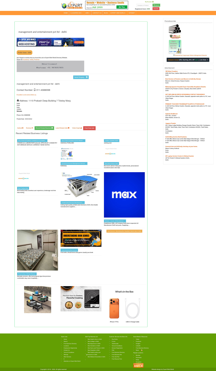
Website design (156, 369)
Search (157, 5)
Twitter (31, 59)
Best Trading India (23, 188)
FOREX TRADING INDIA (111, 140)
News (137, 350)
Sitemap (132, 13)
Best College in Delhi (93, 341)
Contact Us (97, 13)
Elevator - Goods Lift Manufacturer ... (115, 221)
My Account (148, 1)
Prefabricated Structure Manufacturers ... (73, 202)
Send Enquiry (80, 77)
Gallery (19, 128)
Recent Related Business (43, 128)
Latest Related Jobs (62, 128)
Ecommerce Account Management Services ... (74, 163)
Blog (106, 13)
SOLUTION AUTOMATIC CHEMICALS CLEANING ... (32, 140)
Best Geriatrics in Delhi (94, 345)
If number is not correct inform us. (26, 94)
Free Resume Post (117, 359)
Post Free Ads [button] (89, 128)
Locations (66, 345)
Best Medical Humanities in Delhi (96, 356)
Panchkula (138, 357)
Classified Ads (76, 13)
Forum (113, 341)
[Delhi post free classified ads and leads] (72, 5)
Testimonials (115, 343)
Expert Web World (117, 13)
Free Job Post (115, 356)
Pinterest (36, 59)
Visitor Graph (76, 128)
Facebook (26, 59)
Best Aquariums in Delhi (94, 343)
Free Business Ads (117, 354)
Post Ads (156, 8)
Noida (137, 359)
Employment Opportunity (70, 348)
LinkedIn (138, 345)
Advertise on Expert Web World (72, 361)
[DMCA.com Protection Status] (138, 365)
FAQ (113, 350)
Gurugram (138, 362)
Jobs (87, 13)
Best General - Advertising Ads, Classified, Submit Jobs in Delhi (124, 231)
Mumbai (138, 355)
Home (66, 13)
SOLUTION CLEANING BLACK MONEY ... (73, 140)
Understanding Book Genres (69, 250)
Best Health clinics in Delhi (95, 339)
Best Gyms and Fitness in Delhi (96, 348)
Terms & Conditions (69, 352)
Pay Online (115, 339)
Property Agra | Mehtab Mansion (27, 274)
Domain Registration (117, 348)
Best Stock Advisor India (111, 163)
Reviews (29, 128)
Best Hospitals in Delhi (94, 350)
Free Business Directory (70, 343)
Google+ (138, 343)
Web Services (67, 356)
